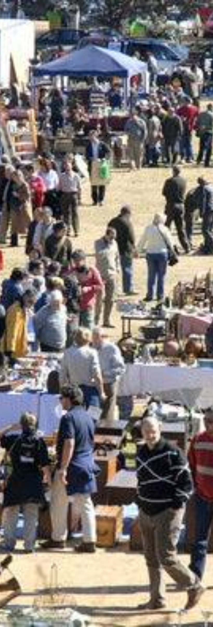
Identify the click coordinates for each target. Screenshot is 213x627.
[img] (106, 313)
